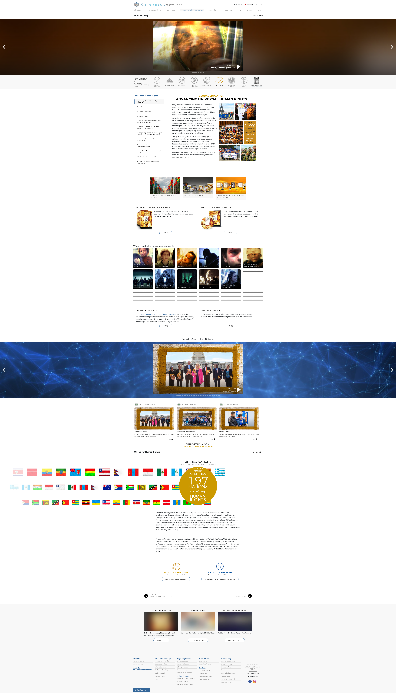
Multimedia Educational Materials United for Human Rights (148, 127)
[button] (194, 72)
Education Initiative (143, 116)
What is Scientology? (154, 10)
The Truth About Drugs (228, 690)
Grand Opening (138, 681)
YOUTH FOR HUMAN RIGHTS (220, 590)
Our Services (227, 10)
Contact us (238, 4)
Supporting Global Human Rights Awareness (148, 101)
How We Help (141, 15)
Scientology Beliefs (161, 681)
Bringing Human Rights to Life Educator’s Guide (156, 331)
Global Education (142, 107)
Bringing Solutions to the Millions (147, 157)
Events (249, 10)
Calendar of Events (205, 681)
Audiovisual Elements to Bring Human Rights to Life (149, 139)
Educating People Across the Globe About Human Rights (149, 121)
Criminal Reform (226, 684)
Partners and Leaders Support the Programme (148, 162)
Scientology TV (250, 4)
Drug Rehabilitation (227, 687)
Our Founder (171, 10)
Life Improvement (182, 684)
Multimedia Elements (144, 111)
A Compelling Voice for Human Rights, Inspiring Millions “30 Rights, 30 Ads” (149, 133)
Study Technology (226, 681)
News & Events (204, 676)
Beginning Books (204, 687)
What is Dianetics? (160, 684)
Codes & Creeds (160, 690)
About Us (137, 10)
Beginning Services (184, 676)
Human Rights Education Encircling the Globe (150, 151)
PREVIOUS (152, 611)
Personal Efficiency (183, 681)
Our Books (212, 10)
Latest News (203, 678)
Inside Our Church (138, 678)
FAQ (239, 10)
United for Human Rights (146, 96)
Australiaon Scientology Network (142, 685)
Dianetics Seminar (182, 678)
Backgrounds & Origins (162, 687)
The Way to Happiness (228, 678)
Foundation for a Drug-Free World (160, 613)
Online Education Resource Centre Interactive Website (148, 145)
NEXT (245, 611)
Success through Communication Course (184, 688)
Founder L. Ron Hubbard (162, 678)
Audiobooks (203, 690)
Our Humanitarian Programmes (192, 10)
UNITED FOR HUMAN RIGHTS (176, 590)
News (260, 10)
